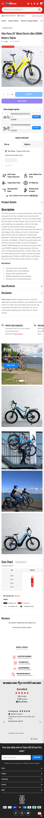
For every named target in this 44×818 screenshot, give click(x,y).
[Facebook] (15, 813)
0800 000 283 (34, 196)
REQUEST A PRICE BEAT (22, 138)
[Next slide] (29, 381)
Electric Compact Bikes (29, 21)
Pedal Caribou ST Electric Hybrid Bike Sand (20, 125)
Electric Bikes (13, 21)
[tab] (7, 563)
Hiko (6, 41)
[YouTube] (28, 813)
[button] (16, 381)
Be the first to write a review (22, 627)
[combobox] (22, 9)
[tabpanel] (22, 588)
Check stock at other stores (14, 155)
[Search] (39, 9)
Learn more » (18, 334)
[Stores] (34, 3)
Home (4, 21)
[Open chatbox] (39, 814)
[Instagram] (22, 813)
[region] (22, 722)
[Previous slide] (13, 381)
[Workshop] (28, 3)
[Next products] (40, 109)
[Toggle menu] (3, 3)
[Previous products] (35, 109)
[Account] (37, 3)
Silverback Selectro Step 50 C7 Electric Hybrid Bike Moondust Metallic (21, 114)
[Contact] (31, 3)
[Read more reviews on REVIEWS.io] (22, 702)
